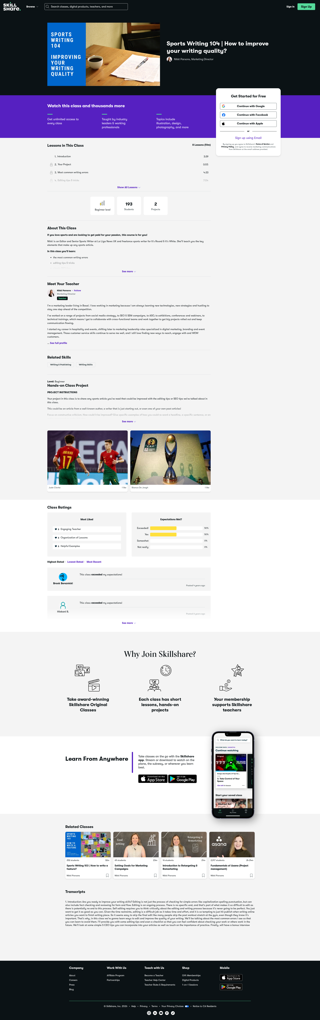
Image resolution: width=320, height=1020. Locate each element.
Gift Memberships (191, 975)
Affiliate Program (115, 975)
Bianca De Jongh (140, 487)
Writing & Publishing (60, 364)
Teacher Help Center (155, 980)
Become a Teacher (153, 975)
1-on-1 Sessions (190, 985)
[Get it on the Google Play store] (183, 779)
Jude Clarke (54, 487)
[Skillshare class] (88, 844)
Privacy (144, 1006)
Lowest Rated (75, 561)
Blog (71, 989)
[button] (37, 6)
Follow (77, 290)
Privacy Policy (227, 147)
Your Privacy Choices (173, 1006)
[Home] (12, 6)
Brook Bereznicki (63, 583)
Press (71, 985)
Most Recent (93, 561)
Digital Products (190, 980)
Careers (73, 980)
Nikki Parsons (69, 290)
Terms (155, 1006)
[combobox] (86, 6)
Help (133, 1006)
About (72, 975)
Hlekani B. (63, 611)
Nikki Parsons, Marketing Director (194, 59)
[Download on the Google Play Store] (235, 987)
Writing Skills (85, 364)
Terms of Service (263, 144)
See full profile (58, 343)
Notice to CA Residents (204, 1006)
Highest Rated (55, 561)
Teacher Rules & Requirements (159, 985)
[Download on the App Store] (151, 779)
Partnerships (113, 980)
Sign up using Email (248, 138)
